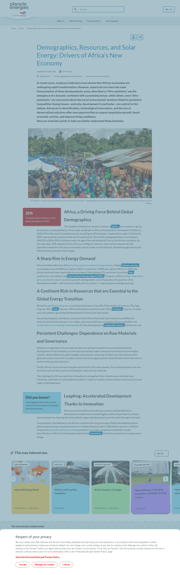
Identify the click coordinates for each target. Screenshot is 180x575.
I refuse (66, 564)
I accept (23, 564)
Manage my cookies (44, 564)
